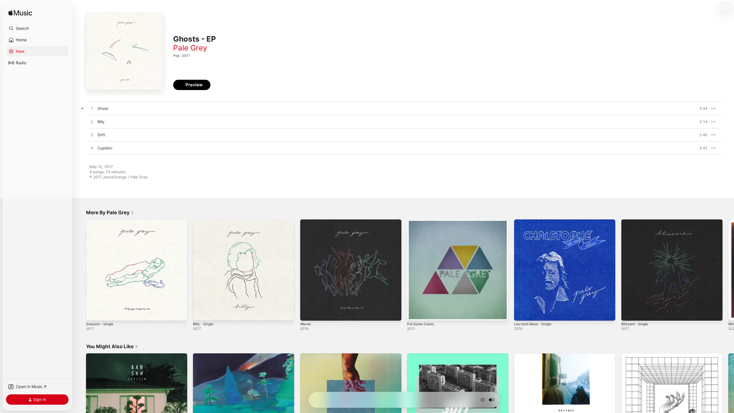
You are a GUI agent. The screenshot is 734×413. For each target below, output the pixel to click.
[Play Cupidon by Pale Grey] (91, 148)
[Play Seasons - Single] (93, 313)
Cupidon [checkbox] (104, 148)
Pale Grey (190, 47)
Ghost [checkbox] (102, 108)
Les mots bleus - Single (535, 221)
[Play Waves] (307, 313)
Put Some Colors (422, 221)
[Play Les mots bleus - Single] (521, 313)
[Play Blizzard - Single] (628, 313)
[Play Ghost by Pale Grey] (91, 108)
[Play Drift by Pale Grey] (91, 135)
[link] (110, 212)
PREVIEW (701, 108)
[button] (37, 28)
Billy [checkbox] (100, 121)
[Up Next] (482, 400)
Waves (306, 221)
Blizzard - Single (635, 221)
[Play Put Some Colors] (414, 313)
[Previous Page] (80, 270)
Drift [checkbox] (101, 135)
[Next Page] (728, 270)
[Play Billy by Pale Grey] (91, 121)
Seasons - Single (101, 221)
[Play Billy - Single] (200, 313)
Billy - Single (204, 221)
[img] (20, 13)
